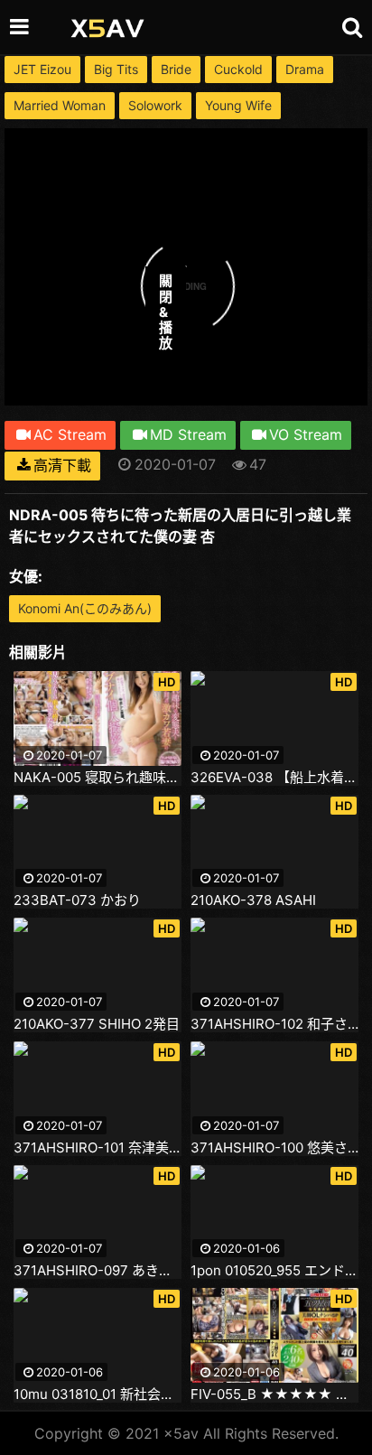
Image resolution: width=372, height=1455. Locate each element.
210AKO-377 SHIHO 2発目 (97, 1024)
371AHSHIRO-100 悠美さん (274, 1148)
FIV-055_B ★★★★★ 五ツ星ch (274, 1394)
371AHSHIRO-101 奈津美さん (97, 1148)
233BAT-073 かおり (77, 900)
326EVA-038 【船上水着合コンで (274, 777)
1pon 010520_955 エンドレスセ (274, 1271)
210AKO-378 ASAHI (253, 900)
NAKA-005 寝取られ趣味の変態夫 (97, 777)
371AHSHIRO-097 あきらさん (97, 1271)
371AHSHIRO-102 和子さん (274, 1024)
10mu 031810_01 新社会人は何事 (97, 1394)
